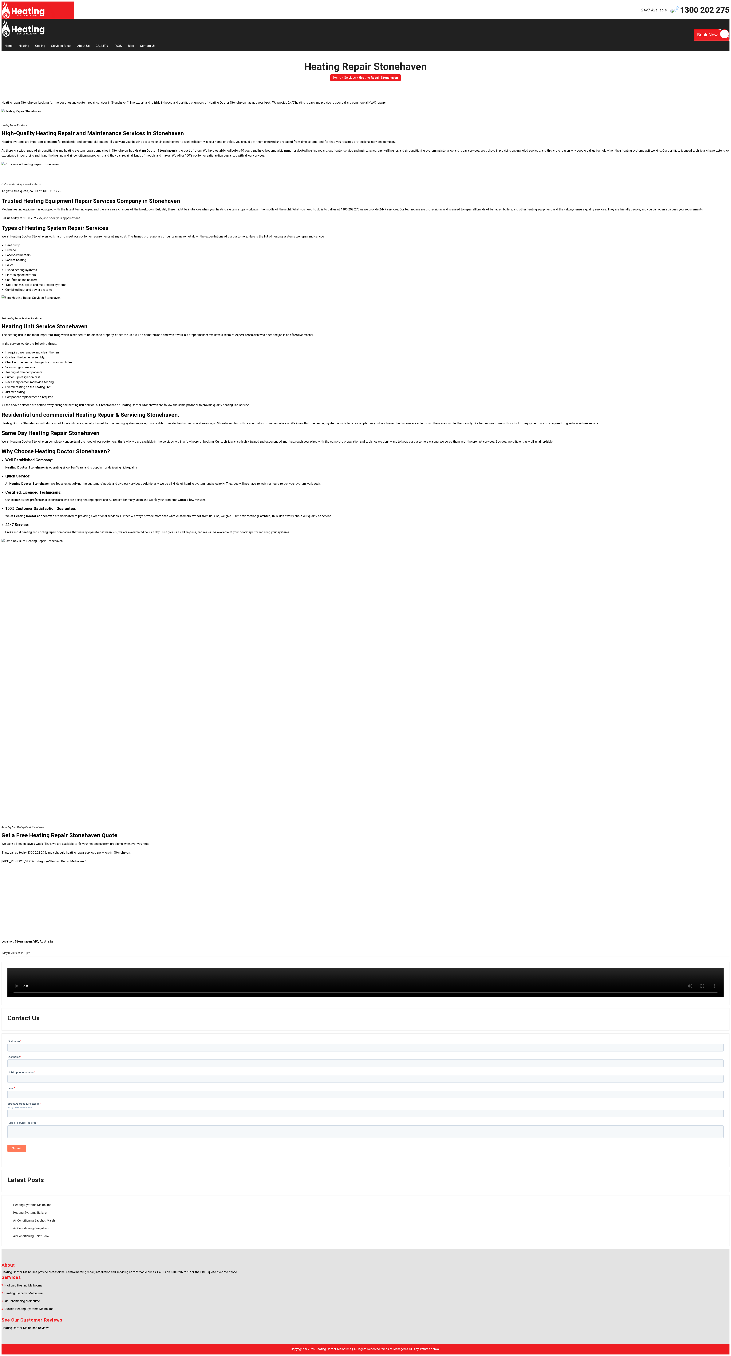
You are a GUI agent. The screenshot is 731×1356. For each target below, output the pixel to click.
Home (9, 46)
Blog (131, 46)
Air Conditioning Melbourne (22, 1301)
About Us (83, 46)
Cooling (40, 46)
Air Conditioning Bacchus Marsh (34, 1220)
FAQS (118, 46)
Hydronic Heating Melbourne (23, 1285)
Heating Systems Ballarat (30, 1212)
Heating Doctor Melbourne (333, 1349)
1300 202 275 (704, 10)
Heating (24, 46)
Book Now (707, 35)
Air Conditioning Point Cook (31, 1236)
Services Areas (61, 46)
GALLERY (102, 46)
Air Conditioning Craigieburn (31, 1228)
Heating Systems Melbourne (32, 1205)
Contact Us (147, 46)
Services (350, 77)
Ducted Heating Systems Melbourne (28, 1309)
